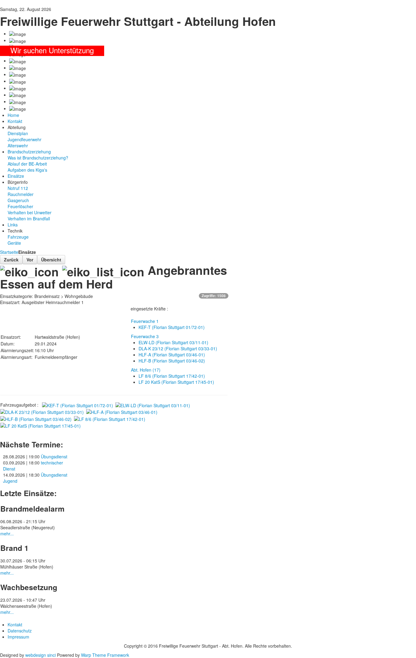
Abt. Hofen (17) (145, 370)
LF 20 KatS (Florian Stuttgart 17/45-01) (176, 382)
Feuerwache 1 (145, 321)
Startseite (9, 252)
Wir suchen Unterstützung (52, 50)
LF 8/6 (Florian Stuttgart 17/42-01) (172, 376)
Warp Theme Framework (105, 655)
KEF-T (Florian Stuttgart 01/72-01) (172, 327)
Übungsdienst (54, 456)
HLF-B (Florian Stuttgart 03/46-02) (172, 361)
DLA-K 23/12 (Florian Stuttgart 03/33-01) (178, 348)
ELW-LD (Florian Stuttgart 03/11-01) (173, 342)
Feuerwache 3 (145, 336)
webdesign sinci (40, 655)
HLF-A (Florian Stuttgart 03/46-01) (172, 355)
